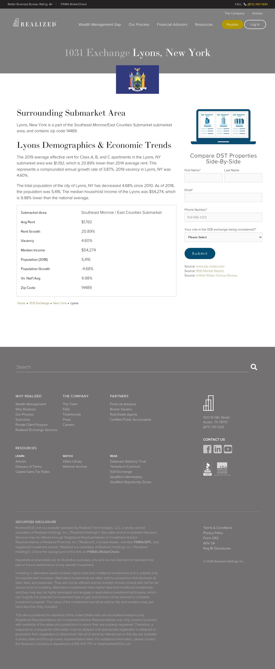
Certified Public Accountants (130, 420)
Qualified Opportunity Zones (130, 482)
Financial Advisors (172, 24)
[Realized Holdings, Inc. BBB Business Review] (207, 469)
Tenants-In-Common (125, 467)
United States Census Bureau (216, 275)
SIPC (147, 542)
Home (21, 303)
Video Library (72, 461)
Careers (68, 425)
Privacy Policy (213, 533)
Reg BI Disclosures (217, 548)
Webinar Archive (75, 467)
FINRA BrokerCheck (74, 4)
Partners (119, 396)
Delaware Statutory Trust (128, 461)
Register (233, 24)
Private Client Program (31, 425)
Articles (257, 13)
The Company (234, 13)
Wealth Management (30, 404)
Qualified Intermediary (126, 477)
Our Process (139, 24)
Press (67, 420)
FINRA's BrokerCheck (103, 552)
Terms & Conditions (217, 528)
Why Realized (28, 396)
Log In (255, 24)
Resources (204, 24)
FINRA (138, 542)
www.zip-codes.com (210, 266)
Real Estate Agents (123, 414)
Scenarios (22, 420)
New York (59, 303)
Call (238, 4)
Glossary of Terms (28, 467)
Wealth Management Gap (100, 24)
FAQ (66, 409)
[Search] (254, 367)
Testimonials (72, 414)
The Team (70, 404)
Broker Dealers (121, 409)
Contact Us (214, 439)
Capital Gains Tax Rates (32, 472)
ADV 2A (209, 543)
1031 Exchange (39, 303)
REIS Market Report (210, 271)
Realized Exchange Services (36, 430)
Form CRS (210, 538)
